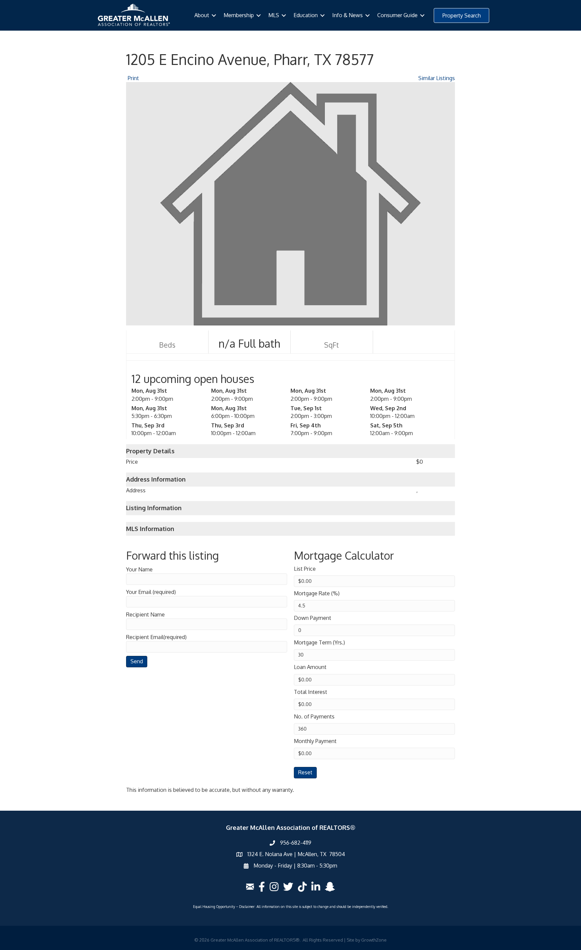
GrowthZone (374, 940)
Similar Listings (436, 78)
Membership (239, 15)
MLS (273, 15)
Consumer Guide (397, 15)
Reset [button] (305, 772)
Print (133, 78)
